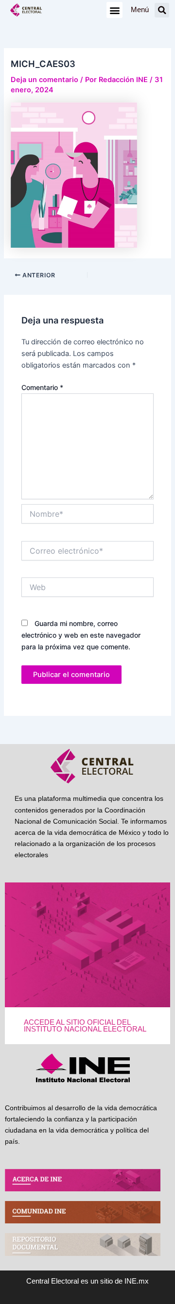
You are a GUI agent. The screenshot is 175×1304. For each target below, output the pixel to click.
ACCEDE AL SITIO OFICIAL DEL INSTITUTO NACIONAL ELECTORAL (85, 1025)
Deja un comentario (44, 79)
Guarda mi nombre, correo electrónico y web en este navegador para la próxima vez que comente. (80, 635)
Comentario (42, 387)
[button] (114, 10)
